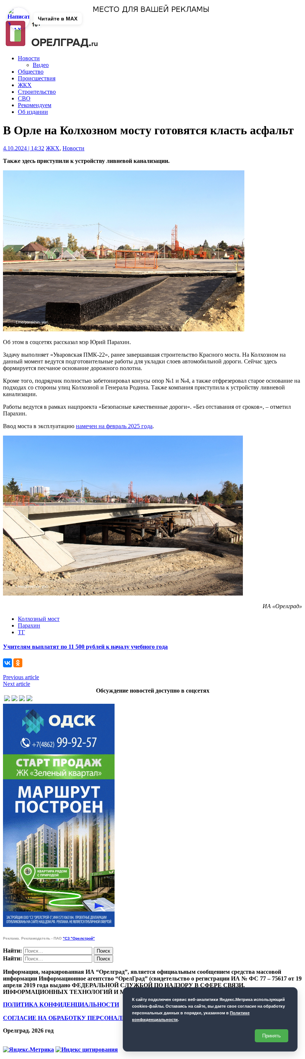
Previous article (21, 677)
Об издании (33, 112)
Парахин (29, 625)
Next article (16, 684)
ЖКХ (25, 85)
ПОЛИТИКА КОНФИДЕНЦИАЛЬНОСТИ (61, 1004)
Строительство (37, 92)
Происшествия (36, 78)
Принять (271, 1036)
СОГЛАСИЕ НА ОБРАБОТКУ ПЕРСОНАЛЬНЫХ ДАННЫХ (86, 1018)
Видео (41, 65)
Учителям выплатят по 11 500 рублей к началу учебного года (85, 647)
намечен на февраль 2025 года (114, 426)
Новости (29, 58)
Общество (31, 71)
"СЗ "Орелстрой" (79, 938)
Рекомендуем (34, 105)
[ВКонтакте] (7, 662)
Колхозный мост (39, 619)
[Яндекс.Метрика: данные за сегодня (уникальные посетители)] (28, 1049)
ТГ (21, 632)
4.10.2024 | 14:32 (23, 148)
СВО (24, 98)
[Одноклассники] (17, 662)
